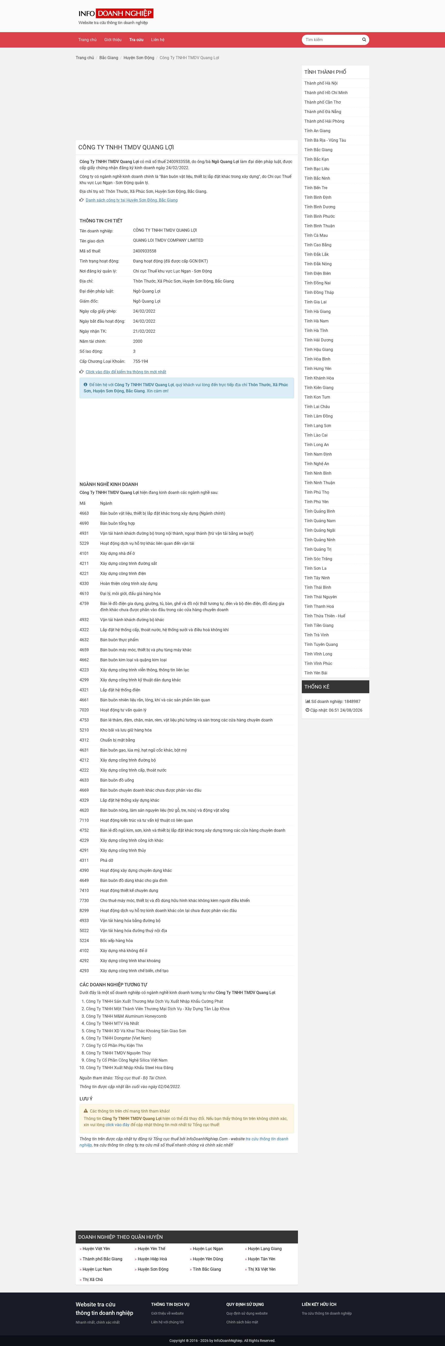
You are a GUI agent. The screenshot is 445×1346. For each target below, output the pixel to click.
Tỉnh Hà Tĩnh (316, 330)
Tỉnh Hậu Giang (318, 349)
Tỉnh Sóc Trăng (318, 558)
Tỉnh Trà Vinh (316, 635)
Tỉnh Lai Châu (317, 406)
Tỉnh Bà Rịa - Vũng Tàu (325, 140)
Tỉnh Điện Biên (317, 273)
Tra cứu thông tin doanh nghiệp (327, 1313)
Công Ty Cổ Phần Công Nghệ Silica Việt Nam (126, 1060)
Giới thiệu (113, 39)
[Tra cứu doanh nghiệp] (117, 15)
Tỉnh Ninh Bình (317, 473)
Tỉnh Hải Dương (318, 340)
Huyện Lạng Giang (263, 1248)
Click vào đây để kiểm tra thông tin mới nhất (126, 371)
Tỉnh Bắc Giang (205, 1269)
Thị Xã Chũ (91, 1279)
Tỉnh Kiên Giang (318, 387)
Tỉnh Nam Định (318, 454)
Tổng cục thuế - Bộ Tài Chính (140, 1078)
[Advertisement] (187, 102)
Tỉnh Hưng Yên (317, 368)
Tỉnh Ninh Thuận (319, 482)
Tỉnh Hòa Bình (317, 359)
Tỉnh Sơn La (315, 568)
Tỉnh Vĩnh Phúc (318, 663)
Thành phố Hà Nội (321, 83)
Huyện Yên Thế (150, 1248)
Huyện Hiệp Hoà (151, 1259)
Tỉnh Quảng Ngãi (319, 530)
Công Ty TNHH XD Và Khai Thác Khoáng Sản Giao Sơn (136, 1030)
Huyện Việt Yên (95, 1248)
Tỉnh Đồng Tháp (319, 292)
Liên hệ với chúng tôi (167, 1322)
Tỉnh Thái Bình (317, 587)
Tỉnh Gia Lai (315, 302)
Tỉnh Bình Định (317, 197)
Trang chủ (87, 39)
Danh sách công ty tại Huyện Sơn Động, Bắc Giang (132, 200)
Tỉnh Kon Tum (317, 397)
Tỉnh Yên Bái (315, 673)
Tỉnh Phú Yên (316, 501)
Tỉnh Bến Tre (315, 187)
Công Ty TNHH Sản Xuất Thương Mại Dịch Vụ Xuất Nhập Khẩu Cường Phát (154, 1001)
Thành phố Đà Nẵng (322, 111)
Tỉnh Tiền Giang (318, 625)
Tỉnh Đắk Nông (318, 263)
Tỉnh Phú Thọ (316, 492)
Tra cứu (136, 39)
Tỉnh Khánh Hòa (319, 378)
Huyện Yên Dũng (206, 1259)
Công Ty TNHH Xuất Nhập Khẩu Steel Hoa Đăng (129, 1067)
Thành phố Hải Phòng (324, 121)
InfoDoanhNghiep (228, 1341)
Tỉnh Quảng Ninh (319, 539)
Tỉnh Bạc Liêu (316, 168)
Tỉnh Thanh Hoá (319, 606)
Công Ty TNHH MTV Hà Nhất (112, 1023)
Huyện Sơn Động (151, 1269)
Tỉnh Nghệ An (316, 463)
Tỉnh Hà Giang (317, 311)
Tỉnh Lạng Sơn (317, 425)
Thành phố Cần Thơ (322, 102)
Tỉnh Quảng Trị (317, 549)
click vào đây (118, 1124)
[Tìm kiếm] (364, 40)
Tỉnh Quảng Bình (319, 511)
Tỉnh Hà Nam (316, 321)
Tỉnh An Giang (317, 130)
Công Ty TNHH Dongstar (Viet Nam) (118, 1038)
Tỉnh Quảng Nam (320, 520)
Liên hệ (157, 39)
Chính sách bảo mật (242, 1322)
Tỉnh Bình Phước (319, 216)
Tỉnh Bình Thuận (319, 225)
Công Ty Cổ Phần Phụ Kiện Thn (114, 1045)
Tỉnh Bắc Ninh (317, 178)
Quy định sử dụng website (247, 1313)
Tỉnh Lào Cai (316, 435)
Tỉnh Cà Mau (316, 235)
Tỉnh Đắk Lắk (316, 254)
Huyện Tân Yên (260, 1259)
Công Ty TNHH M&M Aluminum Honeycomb (126, 1016)
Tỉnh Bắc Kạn (316, 159)
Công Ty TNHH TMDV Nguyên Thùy (118, 1053)
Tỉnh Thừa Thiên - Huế (324, 615)
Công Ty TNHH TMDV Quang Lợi (144, 384)
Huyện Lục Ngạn (206, 1248)
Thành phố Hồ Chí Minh (326, 92)
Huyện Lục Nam (96, 1269)
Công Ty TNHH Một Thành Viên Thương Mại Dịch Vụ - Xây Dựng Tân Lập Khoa (157, 1008)
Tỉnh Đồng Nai (317, 283)
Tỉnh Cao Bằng (317, 244)
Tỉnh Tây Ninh (317, 577)
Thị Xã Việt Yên (260, 1269)
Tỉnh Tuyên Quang (321, 644)
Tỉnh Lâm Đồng (318, 416)
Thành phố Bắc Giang (101, 1259)
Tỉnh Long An (316, 444)
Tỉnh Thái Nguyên (320, 596)
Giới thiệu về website (167, 1313)
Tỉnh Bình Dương (319, 206)
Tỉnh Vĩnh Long (318, 654)
